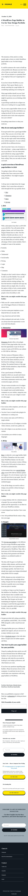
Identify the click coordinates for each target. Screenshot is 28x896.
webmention (11, 696)
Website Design (17, 685)
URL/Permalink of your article (10, 702)
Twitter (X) (4, 866)
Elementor (8, 195)
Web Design (9, 685)
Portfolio (3, 685)
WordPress (4, 687)
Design (2, 25)
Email (3, 879)
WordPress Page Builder (14, 687)
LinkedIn (4, 870)
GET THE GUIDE (14, 776)
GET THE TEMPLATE (14, 792)
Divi (6, 192)
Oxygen (7, 202)
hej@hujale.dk (18, 891)
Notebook (4, 852)
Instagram (4, 875)
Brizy (7, 199)
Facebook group (10, 636)
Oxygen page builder (10, 542)
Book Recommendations (7, 856)
